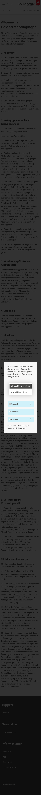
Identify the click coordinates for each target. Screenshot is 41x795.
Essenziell (14, 404)
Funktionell (15, 412)
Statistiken (15, 419)
